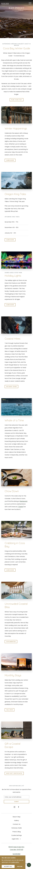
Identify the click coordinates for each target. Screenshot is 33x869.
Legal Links (15, 839)
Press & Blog (16, 832)
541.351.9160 (16, 854)
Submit (16, 801)
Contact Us (16, 824)
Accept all (8, 866)
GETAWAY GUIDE (11, 386)
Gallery (16, 820)
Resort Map (16, 817)
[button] (30, 3)
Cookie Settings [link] (16, 835)
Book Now (5, 3)
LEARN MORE (10, 160)
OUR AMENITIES (11, 641)
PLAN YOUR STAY (16, 100)
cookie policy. (15, 862)
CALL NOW (9, 710)
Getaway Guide (16, 828)
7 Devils (20, 507)
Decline (19, 866)
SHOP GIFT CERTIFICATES (14, 773)
